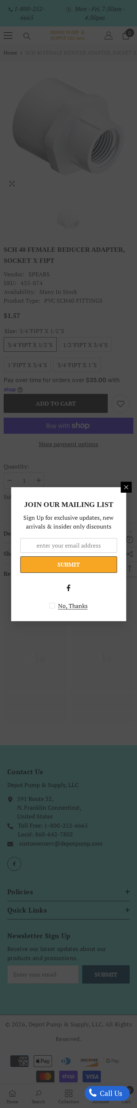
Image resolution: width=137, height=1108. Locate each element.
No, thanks (73, 606)
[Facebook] (68, 588)
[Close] (126, 487)
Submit (68, 564)
